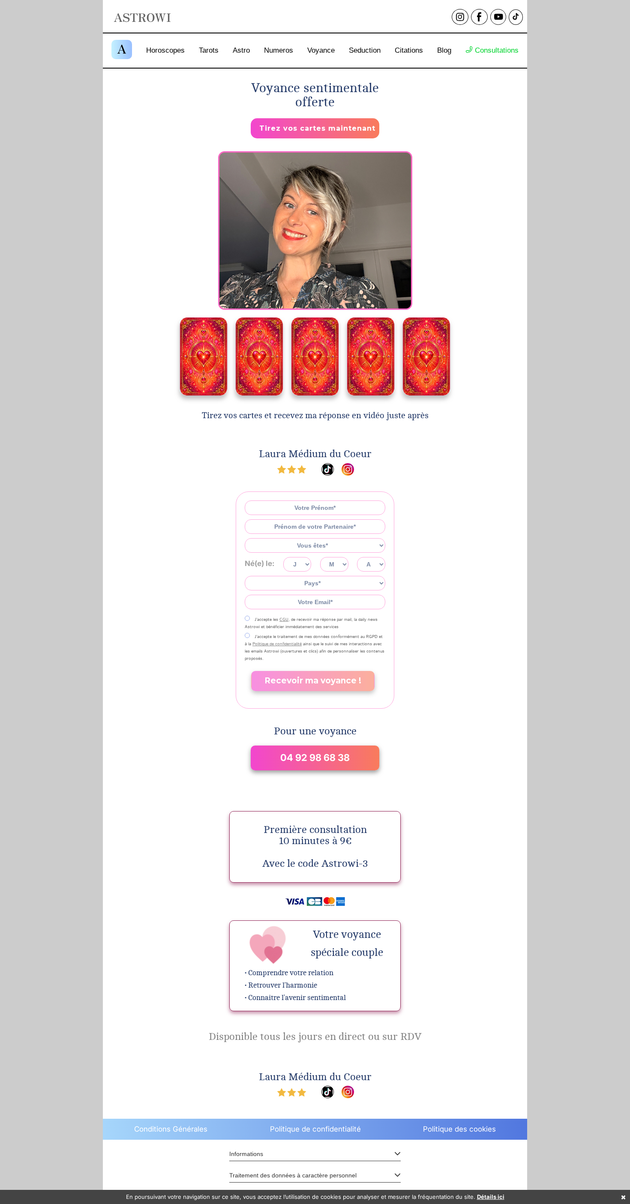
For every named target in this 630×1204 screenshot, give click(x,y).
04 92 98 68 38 (315, 757)
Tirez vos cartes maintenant (317, 128)
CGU (283, 619)
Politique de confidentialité (277, 644)
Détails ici (490, 1196)
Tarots (209, 50)
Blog (444, 50)
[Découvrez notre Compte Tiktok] (516, 18)
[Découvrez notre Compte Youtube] (498, 21)
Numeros (278, 50)
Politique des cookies (459, 1129)
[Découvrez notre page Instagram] (460, 21)
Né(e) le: (259, 563)
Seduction (365, 50)
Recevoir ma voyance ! (312, 681)
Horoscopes (165, 50)
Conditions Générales (170, 1129)
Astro (241, 50)
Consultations (496, 50)
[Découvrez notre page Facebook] (479, 21)
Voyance (321, 50)
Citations (409, 50)
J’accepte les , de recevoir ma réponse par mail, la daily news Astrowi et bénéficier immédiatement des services (311, 623)
